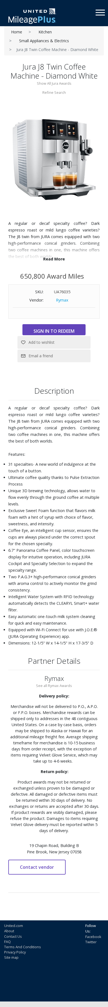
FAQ (7, 941)
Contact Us (13, 936)
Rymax (62, 300)
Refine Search (54, 92)
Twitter (91, 941)
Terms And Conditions (22, 946)
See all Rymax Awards (54, 685)
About (9, 930)
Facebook (93, 936)
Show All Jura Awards (54, 83)
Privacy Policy (15, 952)
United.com (13, 925)
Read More (54, 259)
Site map (11, 957)
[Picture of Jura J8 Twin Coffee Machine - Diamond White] (54, 157)
